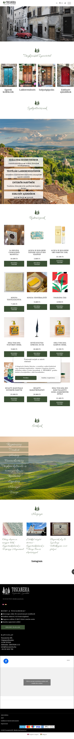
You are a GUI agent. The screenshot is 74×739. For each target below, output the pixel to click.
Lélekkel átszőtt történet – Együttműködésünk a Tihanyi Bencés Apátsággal (35, 546)
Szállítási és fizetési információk (10, 721)
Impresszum (4, 723)
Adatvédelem (4, 715)
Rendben (26, 378)
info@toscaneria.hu (18, 599)
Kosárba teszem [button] (14, 263)
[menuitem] (3, 604)
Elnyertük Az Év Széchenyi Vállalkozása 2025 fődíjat (58, 544)
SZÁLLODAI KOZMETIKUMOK (23, 160)
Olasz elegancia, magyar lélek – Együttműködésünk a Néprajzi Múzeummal (13, 544)
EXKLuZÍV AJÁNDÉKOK (23, 194)
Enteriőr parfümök (23, 182)
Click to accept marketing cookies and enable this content (37, 682)
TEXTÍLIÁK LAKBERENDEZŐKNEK (23, 171)
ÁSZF (2, 718)
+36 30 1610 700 (6, 599)
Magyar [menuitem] (44, 734)
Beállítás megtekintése (48, 378)
